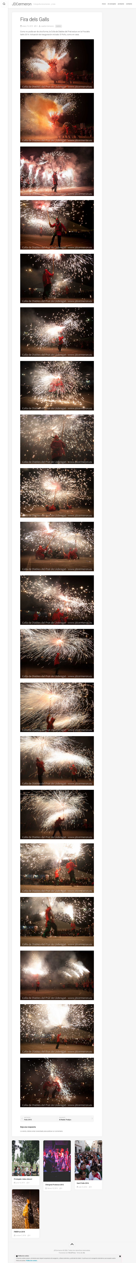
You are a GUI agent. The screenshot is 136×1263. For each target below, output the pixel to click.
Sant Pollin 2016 (83, 1183)
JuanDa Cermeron (47, 26)
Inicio (104, 4)
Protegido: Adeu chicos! (23, 1179)
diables (58, 26)
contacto (129, 4)
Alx (84, 1253)
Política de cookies (31, 1260)
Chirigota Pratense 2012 (54, 1185)
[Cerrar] (120, 1256)
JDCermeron (21, 4)
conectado (39, 1131)
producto (121, 4)
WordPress (72, 1253)
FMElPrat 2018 (19, 1232)
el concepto (112, 4)
